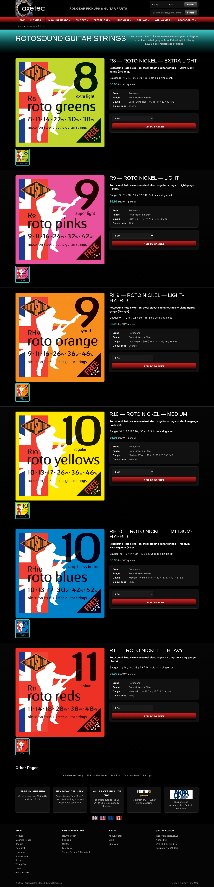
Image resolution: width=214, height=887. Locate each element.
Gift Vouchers (131, 775)
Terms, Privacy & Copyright (76, 852)
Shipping (66, 840)
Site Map (113, 844)
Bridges (81, 20)
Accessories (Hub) (72, 775)
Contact (66, 844)
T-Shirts (115, 775)
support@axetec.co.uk (167, 836)
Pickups (35, 20)
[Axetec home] (31, 8)
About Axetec (116, 836)
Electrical (101, 20)
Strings (142, 20)
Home (21, 20)
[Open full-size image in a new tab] (60, 102)
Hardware (123, 20)
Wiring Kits (162, 20)
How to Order (69, 836)
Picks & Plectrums (97, 775)
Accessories (186, 20)
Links (111, 840)
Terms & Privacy (179, 883)
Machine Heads (58, 20)
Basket (191, 4)
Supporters (179, 802)
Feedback (67, 848)
